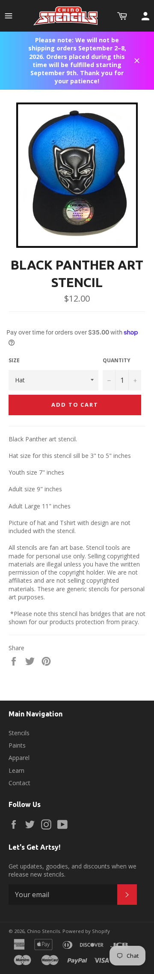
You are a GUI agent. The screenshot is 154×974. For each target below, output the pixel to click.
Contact (19, 783)
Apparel (19, 758)
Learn (16, 770)
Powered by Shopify (86, 931)
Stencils (19, 733)
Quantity (116, 360)
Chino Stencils (43, 931)
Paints (17, 745)
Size (14, 360)
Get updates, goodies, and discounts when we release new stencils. (72, 870)
